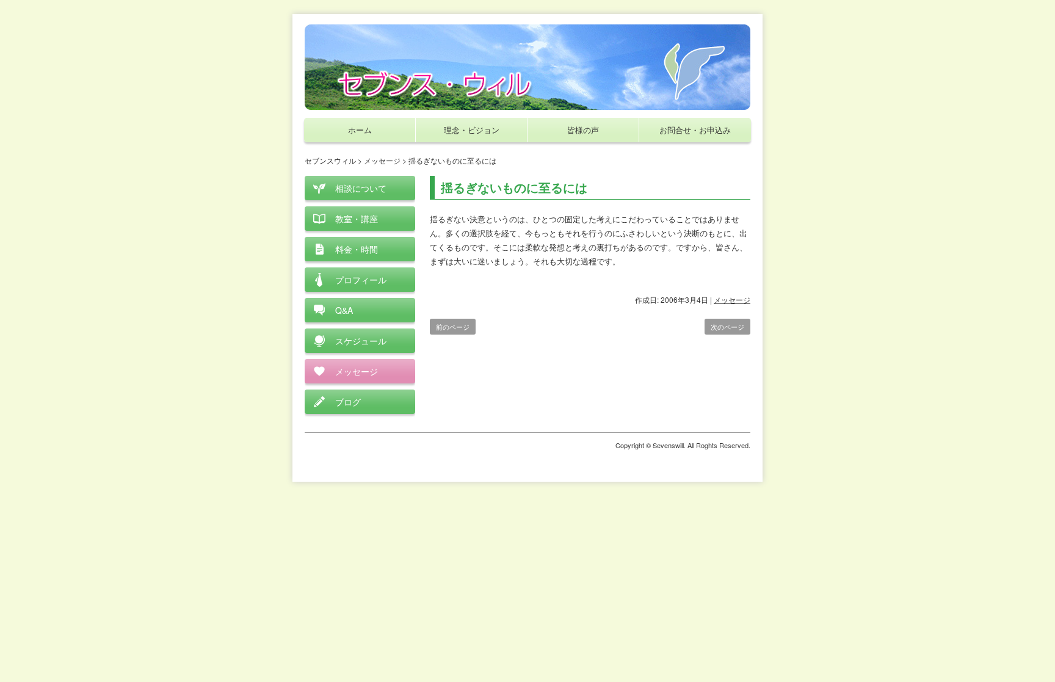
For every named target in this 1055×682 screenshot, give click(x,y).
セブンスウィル (330, 160)
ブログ (348, 402)
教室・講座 (356, 218)
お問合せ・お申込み (695, 130)
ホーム (360, 130)
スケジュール (360, 341)
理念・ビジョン (471, 130)
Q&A (344, 310)
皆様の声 (583, 130)
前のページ (452, 327)
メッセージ (732, 299)
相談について (360, 188)
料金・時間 (356, 249)
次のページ (727, 327)
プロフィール (360, 280)
